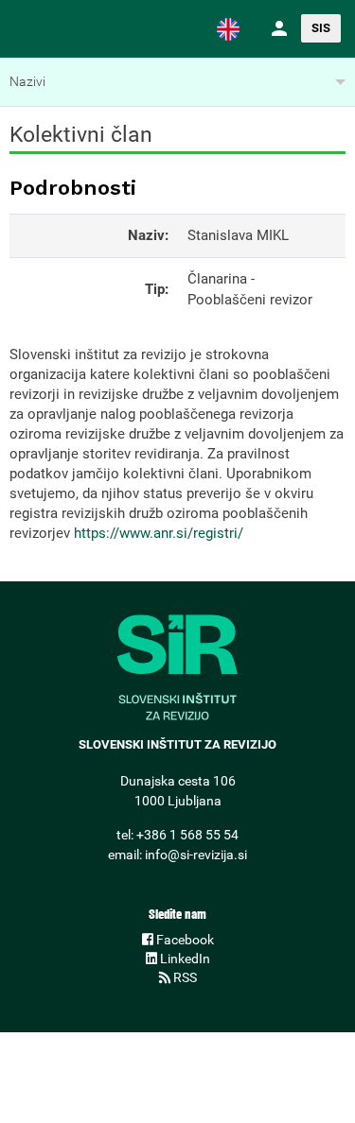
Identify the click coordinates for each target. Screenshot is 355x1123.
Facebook (183, 939)
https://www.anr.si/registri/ (158, 533)
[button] (228, 28)
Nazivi (27, 81)
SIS (320, 28)
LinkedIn (183, 958)
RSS (183, 977)
